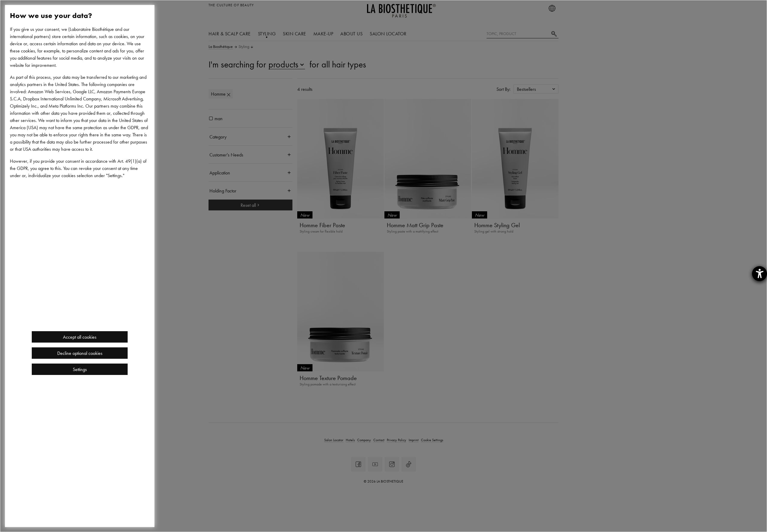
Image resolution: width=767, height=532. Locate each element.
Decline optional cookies (79, 353)
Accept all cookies (79, 337)
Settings (80, 369)
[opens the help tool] (759, 273)
